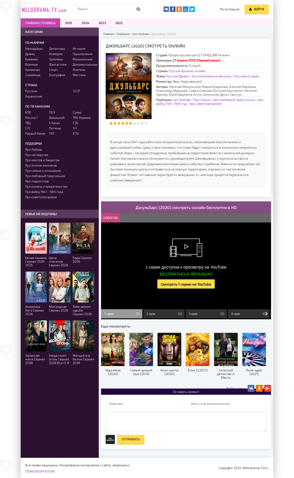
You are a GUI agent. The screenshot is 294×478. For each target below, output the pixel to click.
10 (146, 123)
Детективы (57, 48)
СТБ (75, 123)
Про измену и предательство (46, 186)
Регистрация (229, 9)
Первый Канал (35, 133)
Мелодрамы (34, 48)
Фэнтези (79, 70)
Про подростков (37, 181)
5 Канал (54, 123)
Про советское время (41, 197)
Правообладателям (40, 470)
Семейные (32, 75)
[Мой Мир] (185, 9)
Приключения (82, 54)
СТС (28, 128)
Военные (31, 64)
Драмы (30, 54)
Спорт (53, 70)
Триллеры (56, 59)
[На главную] (44, 9)
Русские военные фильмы (211, 76)
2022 (119, 23)
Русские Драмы (177, 76)
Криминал (32, 70)
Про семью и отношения (43, 170)
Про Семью (202, 100)
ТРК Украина (81, 118)
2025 (68, 23)
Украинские (33, 96)
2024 (85, 23)
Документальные (83, 64)
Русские (31, 91)
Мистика (79, 75)
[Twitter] (192, 9)
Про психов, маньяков (41, 165)
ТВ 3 (52, 112)
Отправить (131, 439)
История (79, 48)
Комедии (55, 54)
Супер (77, 112)
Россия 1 (31, 118)
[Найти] (138, 9)
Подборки (123, 33)
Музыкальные (83, 59)
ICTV (76, 133)
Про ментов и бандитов (42, 160)
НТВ (28, 112)
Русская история (246, 76)
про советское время (205, 104)
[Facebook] (172, 9)
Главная (108, 33)
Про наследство (36, 155)
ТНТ (51, 133)
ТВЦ (28, 123)
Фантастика (57, 64)
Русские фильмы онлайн (187, 71)
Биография (57, 75)
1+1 (75, 128)
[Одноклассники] (179, 9)
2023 (102, 23)
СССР (76, 91)
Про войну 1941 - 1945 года (44, 192)
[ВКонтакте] (166, 9)
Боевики (31, 59)
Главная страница (40, 23)
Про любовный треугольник (45, 176)
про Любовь (141, 33)
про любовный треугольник (234, 100)
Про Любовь (33, 149)
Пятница (55, 128)
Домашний (57, 118)
